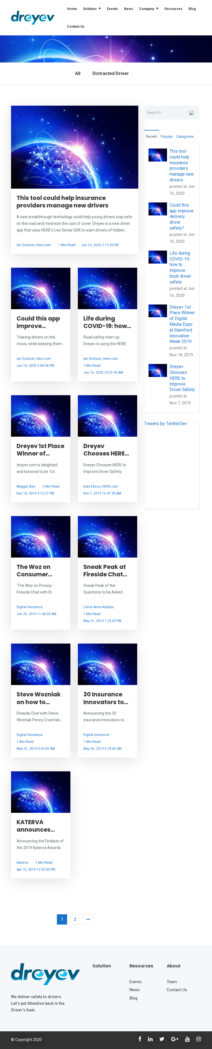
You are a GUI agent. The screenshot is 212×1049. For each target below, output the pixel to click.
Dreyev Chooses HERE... (106, 449)
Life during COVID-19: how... (107, 322)
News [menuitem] (128, 9)
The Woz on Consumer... (34, 570)
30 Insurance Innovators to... (105, 698)
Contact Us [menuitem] (75, 26)
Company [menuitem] (146, 9)
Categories (185, 136)
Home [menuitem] (72, 9)
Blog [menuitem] (192, 9)
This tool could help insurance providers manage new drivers (62, 201)
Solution (101, 966)
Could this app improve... (38, 322)
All (77, 73)
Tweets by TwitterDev (165, 423)
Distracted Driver (110, 73)
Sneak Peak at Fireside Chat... (105, 570)
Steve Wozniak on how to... (39, 698)
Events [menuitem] (112, 9)
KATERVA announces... (36, 826)
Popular (167, 136)
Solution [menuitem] (89, 9)
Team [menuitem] (172, 981)
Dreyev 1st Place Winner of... (40, 449)
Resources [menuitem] (173, 9)
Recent (151, 136)
